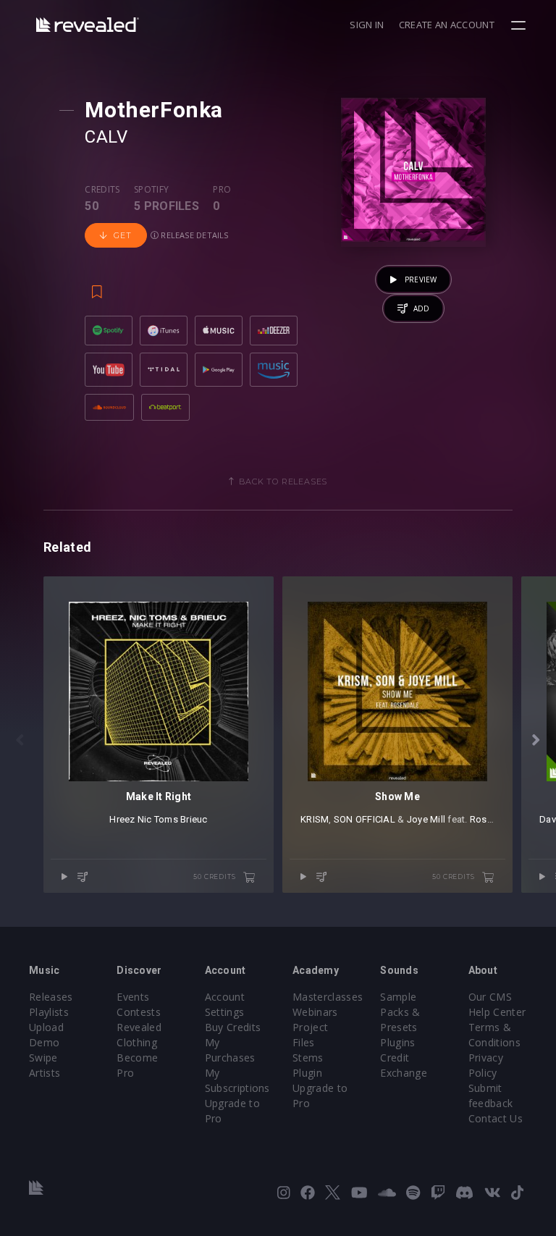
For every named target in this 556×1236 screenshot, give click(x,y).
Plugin (307, 1073)
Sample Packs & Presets (400, 1012)
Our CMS (490, 997)
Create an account (446, 24)
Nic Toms (158, 819)
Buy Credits (233, 1027)
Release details (194, 235)
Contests (139, 1012)
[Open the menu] (520, 25)
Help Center (497, 1012)
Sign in (367, 24)
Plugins (397, 1042)
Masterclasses (327, 997)
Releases (51, 997)
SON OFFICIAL (364, 819)
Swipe (43, 1057)
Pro (222, 190)
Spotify (151, 190)
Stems (308, 1057)
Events (133, 997)
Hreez (122, 819)
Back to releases (283, 481)
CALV (106, 137)
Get (122, 235)
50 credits (215, 876)
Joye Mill (426, 819)
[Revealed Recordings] (87, 24)
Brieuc (194, 819)
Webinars (315, 1012)
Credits (102, 190)
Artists (44, 1073)
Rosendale (493, 819)
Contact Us (495, 1118)
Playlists (49, 1012)
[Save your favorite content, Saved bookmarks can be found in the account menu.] (97, 285)
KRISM (314, 819)
